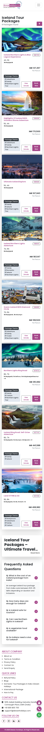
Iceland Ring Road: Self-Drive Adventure (17, 433)
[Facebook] (4, 721)
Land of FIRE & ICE (11, 496)
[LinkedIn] (14, 721)
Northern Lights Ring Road (15, 371)
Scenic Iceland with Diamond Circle (17, 308)
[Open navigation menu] (38, 5)
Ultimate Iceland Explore (15, 182)
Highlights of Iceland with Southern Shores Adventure (16, 119)
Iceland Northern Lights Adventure (14, 245)
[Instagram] (9, 721)
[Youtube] (19, 721)
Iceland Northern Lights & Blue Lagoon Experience (17, 56)
